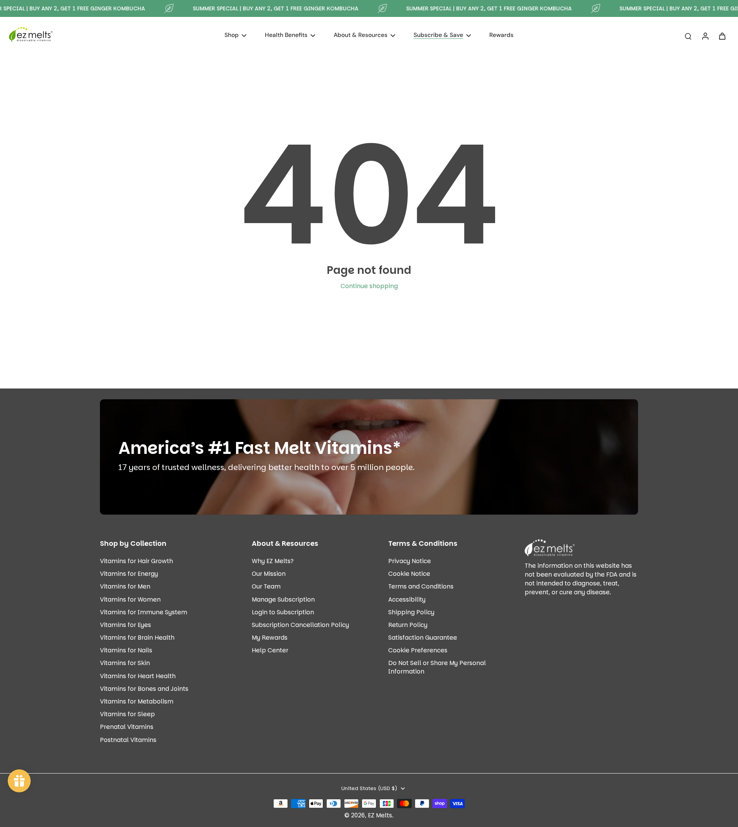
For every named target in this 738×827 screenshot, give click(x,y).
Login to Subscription (283, 612)
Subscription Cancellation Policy (300, 625)
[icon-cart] (721, 35)
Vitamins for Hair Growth (136, 561)
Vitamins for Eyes (125, 625)
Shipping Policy (411, 612)
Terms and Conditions (421, 586)
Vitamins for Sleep (127, 714)
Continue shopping (369, 286)
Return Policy (407, 625)
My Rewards (270, 638)
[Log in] (704, 36)
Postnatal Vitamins (128, 740)
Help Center (270, 650)
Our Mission (269, 574)
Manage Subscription (283, 599)
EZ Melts (380, 815)
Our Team (266, 586)
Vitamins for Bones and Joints (144, 689)
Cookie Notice (409, 574)
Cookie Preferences (417, 650)
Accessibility (407, 599)
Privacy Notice (409, 561)
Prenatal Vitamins (126, 727)
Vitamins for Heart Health (138, 676)
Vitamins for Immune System (143, 612)
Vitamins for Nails (126, 650)
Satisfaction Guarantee (422, 638)
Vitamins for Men (125, 586)
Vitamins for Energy (129, 574)
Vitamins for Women (130, 599)
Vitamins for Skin (125, 663)
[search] (688, 35)
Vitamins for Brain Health (137, 638)
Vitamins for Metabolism (136, 701)
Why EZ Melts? (273, 561)
